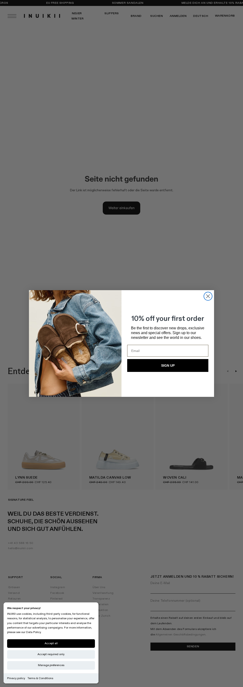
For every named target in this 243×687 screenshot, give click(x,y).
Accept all (51, 643)
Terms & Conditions (40, 678)
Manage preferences (51, 665)
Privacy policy (16, 678)
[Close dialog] (208, 296)
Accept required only (51, 654)
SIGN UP (168, 365)
